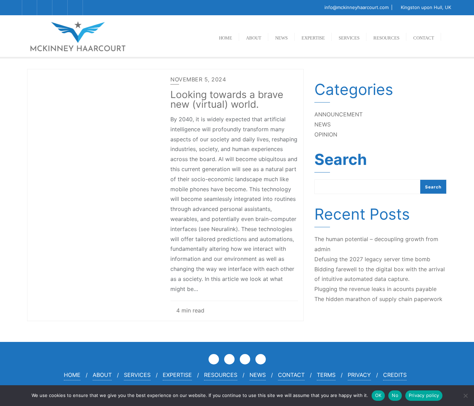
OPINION (325, 134)
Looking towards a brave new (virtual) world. (226, 99)
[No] (465, 395)
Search (340, 160)
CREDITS (395, 374)
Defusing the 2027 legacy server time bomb (372, 259)
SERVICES (137, 374)
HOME (72, 374)
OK (378, 395)
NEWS (322, 124)
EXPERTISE (177, 374)
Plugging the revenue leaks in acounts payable (375, 288)
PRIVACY (359, 374)
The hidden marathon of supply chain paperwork (378, 298)
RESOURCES (220, 374)
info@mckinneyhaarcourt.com (356, 7)
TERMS (326, 374)
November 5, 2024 (198, 79)
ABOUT (102, 374)
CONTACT (291, 374)
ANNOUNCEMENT (338, 114)
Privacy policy (424, 395)
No (395, 395)
